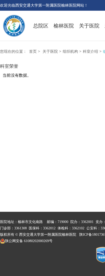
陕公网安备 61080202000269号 (28, 241)
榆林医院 (64, 26)
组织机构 (70, 51)
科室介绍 (90, 51)
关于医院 (89, 26)
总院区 (40, 26)
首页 (33, 51)
